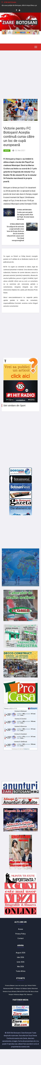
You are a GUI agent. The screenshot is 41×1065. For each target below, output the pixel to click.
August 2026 (20, 953)
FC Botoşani (17, 988)
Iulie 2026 (20, 957)
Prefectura (16, 994)
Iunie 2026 (20, 962)
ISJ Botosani (24, 988)
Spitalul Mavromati (33, 988)
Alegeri (22, 994)
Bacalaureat (6, 988)
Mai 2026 (20, 966)
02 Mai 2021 (20, 150)
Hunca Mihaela (12, 991)
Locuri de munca (19, 985)
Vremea (6, 708)
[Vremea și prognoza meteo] (32, 708)
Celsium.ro (26, 749)
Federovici (29, 994)
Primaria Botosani (10, 985)
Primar (26, 991)
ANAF (11, 988)
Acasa (20, 929)
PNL (25, 994)
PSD (29, 991)
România (5, 991)
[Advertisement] (20, 73)
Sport (7, 150)
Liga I (25, 985)
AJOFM (22, 991)
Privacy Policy (20, 934)
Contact (21, 938)
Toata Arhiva (20, 971)
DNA (18, 991)
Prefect (34, 985)
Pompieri (11, 994)
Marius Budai (34, 991)
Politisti (30, 985)
